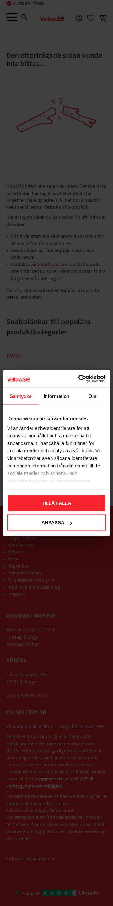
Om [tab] (92, 396)
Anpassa (52, 522)
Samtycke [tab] (20, 396)
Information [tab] (56, 396)
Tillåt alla (56, 503)
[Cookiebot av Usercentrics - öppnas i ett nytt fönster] (80, 379)
